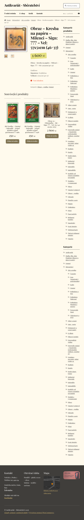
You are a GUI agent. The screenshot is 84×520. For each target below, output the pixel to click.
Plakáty (70, 204)
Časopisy (73, 58)
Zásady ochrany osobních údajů (15, 513)
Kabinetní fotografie (71, 162)
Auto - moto (72, 108)
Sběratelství (16, 20)
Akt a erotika (25, 20)
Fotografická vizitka (72, 125)
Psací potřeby (72, 214)
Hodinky (71, 149)
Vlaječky (70, 239)
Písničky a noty (73, 200)
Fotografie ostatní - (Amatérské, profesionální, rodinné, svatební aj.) (73, 134)
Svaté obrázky (72, 226)
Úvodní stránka (10, 13)
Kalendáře (71, 167)
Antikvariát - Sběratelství (22, 5)
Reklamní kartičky (71, 219)
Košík (31, 13)
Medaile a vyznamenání (72, 182)
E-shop (22, 13)
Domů (9, 20)
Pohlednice (71, 207)
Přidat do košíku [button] (12, 141)
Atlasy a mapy (72, 105)
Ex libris (70, 117)
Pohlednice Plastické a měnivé (74, 89)
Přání (70, 211)
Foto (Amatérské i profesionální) (74, 63)
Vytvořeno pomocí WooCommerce (41, 513)
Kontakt (40, 13)
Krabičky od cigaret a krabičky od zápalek (73, 176)
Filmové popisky (73, 121)
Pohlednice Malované (74, 82)
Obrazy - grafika (42, 87)
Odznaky (71, 197)
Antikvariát (69, 37)
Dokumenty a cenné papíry (72, 113)
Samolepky (71, 223)
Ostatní (33, 20)
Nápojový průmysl (74, 190)
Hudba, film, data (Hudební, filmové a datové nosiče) (72, 42)
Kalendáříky (72, 170)
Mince (70, 186)
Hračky (70, 152)
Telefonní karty (73, 230)
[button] (24, 29)
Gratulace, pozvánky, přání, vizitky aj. (73, 143)
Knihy (72, 69)
